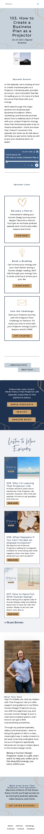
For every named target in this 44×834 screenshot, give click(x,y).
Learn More (22, 286)
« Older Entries (13, 622)
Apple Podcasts (22, 404)
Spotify (22, 412)
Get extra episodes (22, 806)
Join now (22, 236)
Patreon (19, 826)
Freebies (31, 829)
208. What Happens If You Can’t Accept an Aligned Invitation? (20, 540)
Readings (30, 826)
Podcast (10, 829)
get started (22, 336)
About (10, 826)
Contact (20, 829)
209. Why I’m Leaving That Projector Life (20, 484)
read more (13, 503)
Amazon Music (22, 420)
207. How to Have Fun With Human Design (20, 595)
